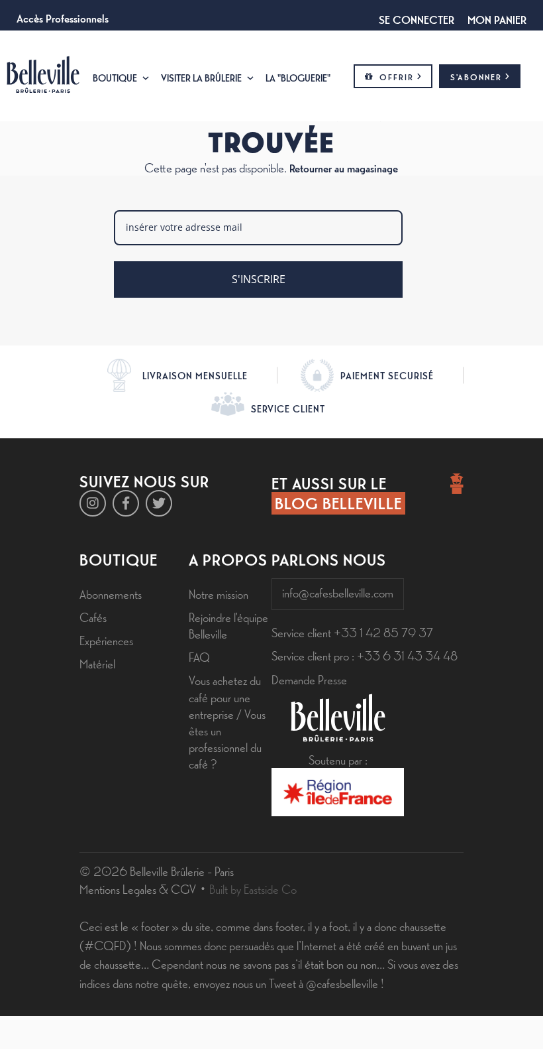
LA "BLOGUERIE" (298, 77)
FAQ (199, 656)
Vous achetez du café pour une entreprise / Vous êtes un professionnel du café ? (227, 721)
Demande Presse (309, 679)
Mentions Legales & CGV (137, 888)
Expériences (106, 640)
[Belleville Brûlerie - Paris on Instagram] (92, 503)
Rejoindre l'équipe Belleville (228, 625)
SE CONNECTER (416, 19)
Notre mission (218, 593)
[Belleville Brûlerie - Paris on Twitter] (159, 503)
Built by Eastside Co (253, 888)
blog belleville (338, 502)
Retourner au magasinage (343, 167)
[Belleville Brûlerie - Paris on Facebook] (126, 503)
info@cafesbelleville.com (337, 592)
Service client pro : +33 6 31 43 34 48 (365, 655)
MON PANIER (497, 19)
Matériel (97, 663)
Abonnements (110, 593)
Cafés (93, 616)
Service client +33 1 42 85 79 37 (352, 632)
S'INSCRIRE (258, 279)
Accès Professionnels (63, 17)
